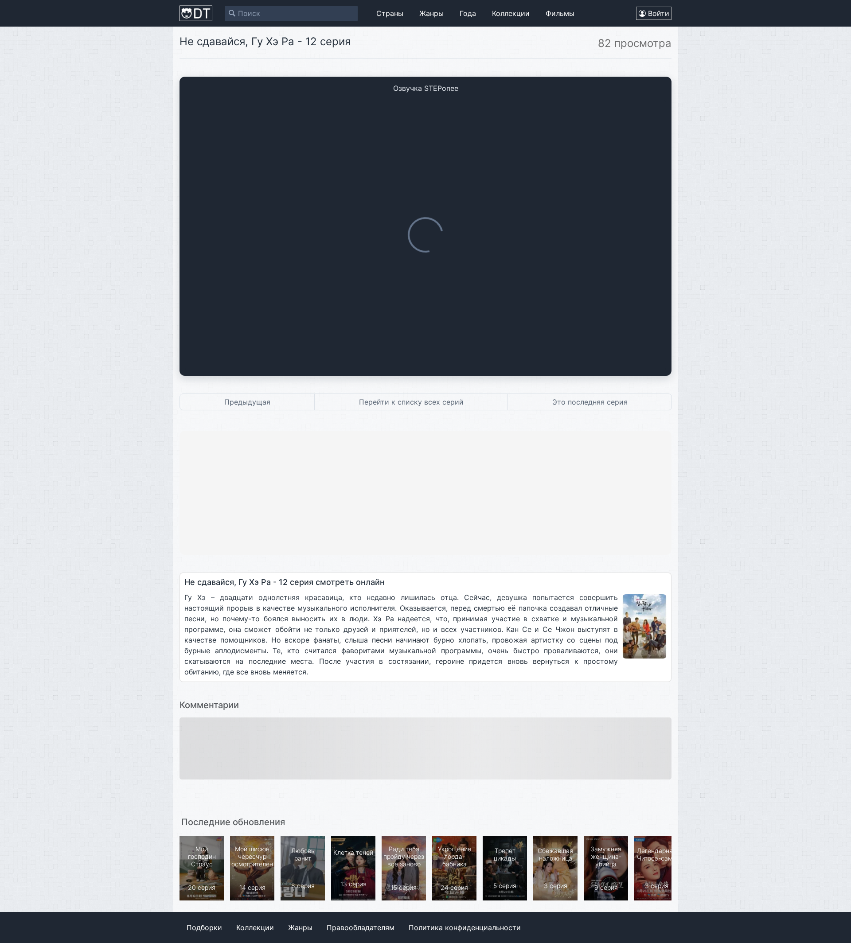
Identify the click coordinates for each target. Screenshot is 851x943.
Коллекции (511, 13)
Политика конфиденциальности (465, 927)
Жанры (431, 13)
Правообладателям (360, 927)
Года (468, 13)
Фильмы (560, 13)
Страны (389, 13)
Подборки (204, 927)
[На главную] (196, 13)
